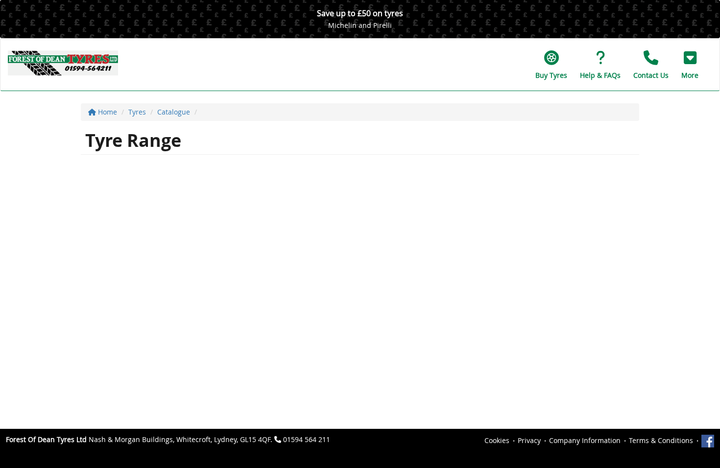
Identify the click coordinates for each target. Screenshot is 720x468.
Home (106, 112)
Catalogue (173, 112)
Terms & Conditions (661, 440)
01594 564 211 (306, 439)
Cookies (496, 440)
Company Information (585, 440)
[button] (690, 64)
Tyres (137, 112)
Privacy (529, 440)
